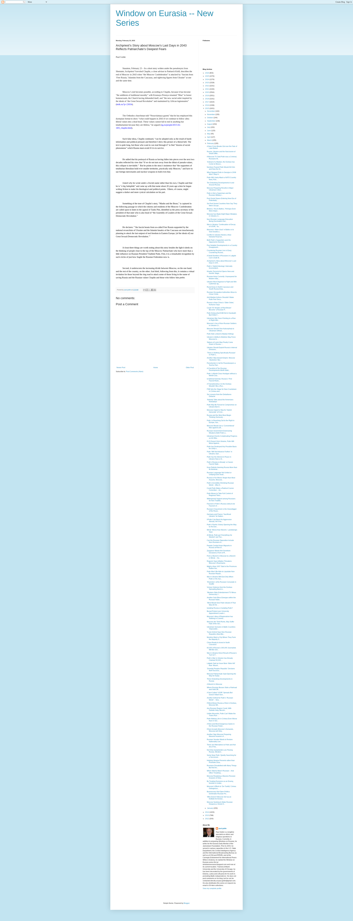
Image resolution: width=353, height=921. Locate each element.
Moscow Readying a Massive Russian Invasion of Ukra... (221, 777)
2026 (207, 73)
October (210, 118)
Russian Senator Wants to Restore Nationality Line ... (220, 740)
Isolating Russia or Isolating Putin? (220, 608)
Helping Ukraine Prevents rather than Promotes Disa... (221, 761)
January (210, 808)
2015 (207, 108)
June (209, 131)
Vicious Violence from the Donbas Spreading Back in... (219, 588)
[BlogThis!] (147, 290)
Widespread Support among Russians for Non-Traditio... (221, 500)
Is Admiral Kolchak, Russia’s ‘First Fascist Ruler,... (219, 380)
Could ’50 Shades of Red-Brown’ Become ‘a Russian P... (219, 309)
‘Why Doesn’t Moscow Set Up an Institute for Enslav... (219, 798)
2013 (207, 815)
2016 (207, 105)
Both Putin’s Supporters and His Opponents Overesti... (219, 241)
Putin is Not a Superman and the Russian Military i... (219, 194)
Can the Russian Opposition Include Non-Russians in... (220, 541)
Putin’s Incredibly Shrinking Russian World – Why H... (220, 484)
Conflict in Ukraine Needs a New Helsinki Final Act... (219, 236)
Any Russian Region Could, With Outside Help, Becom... (219, 709)
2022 (207, 86)
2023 (207, 83)
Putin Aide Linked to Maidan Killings (220, 334)
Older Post (190, 368)
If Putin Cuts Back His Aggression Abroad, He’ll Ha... (219, 520)
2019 (207, 96)
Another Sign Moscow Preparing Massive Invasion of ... (219, 735)
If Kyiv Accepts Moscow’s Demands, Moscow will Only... (220, 730)
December (211, 111)
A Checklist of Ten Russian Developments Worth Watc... (218, 369)
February (210, 143)
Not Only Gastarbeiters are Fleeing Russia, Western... (220, 751)
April (209, 137)
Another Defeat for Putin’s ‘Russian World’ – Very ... (220, 699)
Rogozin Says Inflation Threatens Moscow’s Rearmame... (219, 562)
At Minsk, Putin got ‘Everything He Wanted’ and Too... (219, 536)
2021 (207, 89)
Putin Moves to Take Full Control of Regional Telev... (220, 494)
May (209, 134)
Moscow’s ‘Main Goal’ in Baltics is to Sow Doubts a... (220, 231)
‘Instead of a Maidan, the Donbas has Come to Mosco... (221, 163)
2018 (207, 99)
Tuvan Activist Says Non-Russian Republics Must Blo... (219, 633)
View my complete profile (212, 888)
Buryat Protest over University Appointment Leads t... (218, 612)
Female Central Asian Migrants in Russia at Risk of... (219, 546)
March (209, 140)
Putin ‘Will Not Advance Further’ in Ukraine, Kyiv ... (219, 453)
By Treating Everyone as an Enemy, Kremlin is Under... (220, 782)
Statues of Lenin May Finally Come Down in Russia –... (220, 343)
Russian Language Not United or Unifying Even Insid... (219, 474)
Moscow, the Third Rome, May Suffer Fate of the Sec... (220, 623)
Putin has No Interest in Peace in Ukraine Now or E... (219, 458)
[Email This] (144, 290)
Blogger (186, 903)
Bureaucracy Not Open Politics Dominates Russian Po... (218, 793)
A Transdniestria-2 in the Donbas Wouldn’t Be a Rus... (219, 385)
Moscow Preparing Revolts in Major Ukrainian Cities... (220, 189)
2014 (207, 812)
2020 (207, 92)
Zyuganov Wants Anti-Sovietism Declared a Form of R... (218, 552)
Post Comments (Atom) (134, 372)
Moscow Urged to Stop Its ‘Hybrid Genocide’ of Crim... (219, 411)
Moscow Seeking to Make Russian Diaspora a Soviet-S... (220, 803)
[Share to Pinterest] (154, 290)
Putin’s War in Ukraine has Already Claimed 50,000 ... (220, 659)
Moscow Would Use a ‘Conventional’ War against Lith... (220, 427)
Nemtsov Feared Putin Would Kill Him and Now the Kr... (221, 168)
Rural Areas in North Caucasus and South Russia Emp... (220, 288)
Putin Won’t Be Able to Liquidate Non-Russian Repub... (221, 572)
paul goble (223, 828)
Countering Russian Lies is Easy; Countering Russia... (219, 251)
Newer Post (121, 368)
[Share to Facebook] (152, 290)
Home (155, 368)
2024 (207, 79)
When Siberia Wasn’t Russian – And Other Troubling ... (220, 772)
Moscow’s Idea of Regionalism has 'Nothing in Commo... (220, 617)
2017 (207, 102)
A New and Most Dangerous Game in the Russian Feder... (221, 725)
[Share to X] (149, 290)
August (210, 124)
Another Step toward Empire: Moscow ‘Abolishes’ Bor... (221, 359)
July (209, 127)
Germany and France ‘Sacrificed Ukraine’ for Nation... (219, 515)
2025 (207, 76)
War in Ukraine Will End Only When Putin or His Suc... (220, 578)
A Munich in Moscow (214, 684)
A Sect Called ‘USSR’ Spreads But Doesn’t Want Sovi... (219, 694)
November (211, 114)
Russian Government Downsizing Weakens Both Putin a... (219, 432)
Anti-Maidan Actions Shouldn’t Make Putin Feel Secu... (220, 298)
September (211, 121)
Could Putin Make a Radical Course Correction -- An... (220, 489)
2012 (207, 819)
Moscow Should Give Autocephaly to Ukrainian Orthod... (220, 330)
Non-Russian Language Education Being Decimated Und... (220, 220)
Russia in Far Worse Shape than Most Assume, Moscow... (221, 479)
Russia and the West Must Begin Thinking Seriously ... (219, 416)
